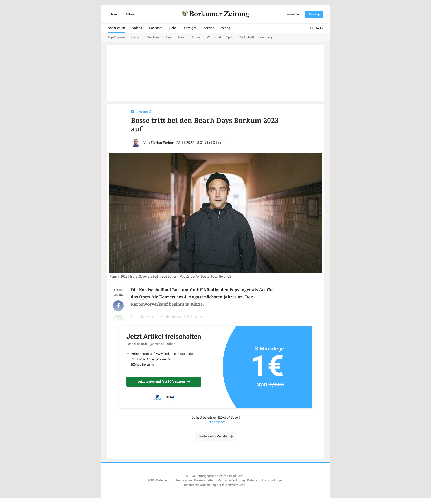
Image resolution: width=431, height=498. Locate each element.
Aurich (182, 37)
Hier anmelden (215, 422)
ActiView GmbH (236, 485)
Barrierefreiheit (205, 480)
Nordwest (154, 37)
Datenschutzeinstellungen (265, 480)
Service (209, 28)
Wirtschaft (246, 37)
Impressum (184, 480)
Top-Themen (116, 37)
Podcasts (155, 28)
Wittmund (214, 37)
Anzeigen (190, 28)
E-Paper (131, 14)
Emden (197, 37)
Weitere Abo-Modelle (213, 436)
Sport (230, 37)
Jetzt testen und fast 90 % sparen (161, 381)
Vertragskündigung (231, 480)
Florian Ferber (162, 142)
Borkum (135, 37)
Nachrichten (116, 28)
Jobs (172, 28)
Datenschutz (165, 480)
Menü (114, 14)
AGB (151, 480)
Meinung (265, 37)
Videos (137, 28)
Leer (169, 37)
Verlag (225, 28)
